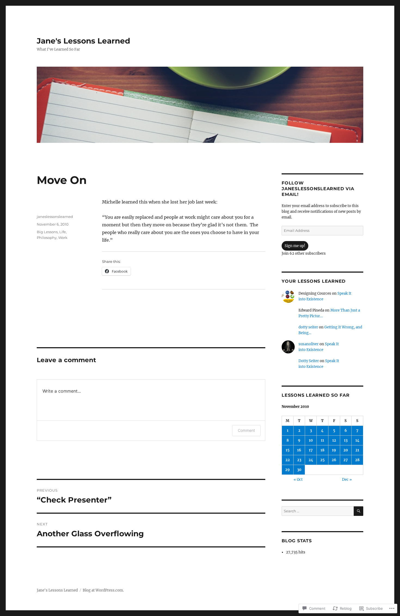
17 (311, 450)
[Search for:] (318, 511)
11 (322, 440)
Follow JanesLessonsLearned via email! (318, 188)
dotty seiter (308, 327)
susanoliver (309, 344)
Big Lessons (47, 232)
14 (357, 440)
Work (62, 237)
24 (311, 460)
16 (299, 450)
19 (334, 450)
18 (322, 450)
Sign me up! (295, 246)
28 (357, 460)
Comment (246, 430)
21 (357, 450)
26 (334, 460)
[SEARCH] (358, 511)
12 (334, 440)
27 (345, 460)
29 (287, 469)
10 (311, 440)
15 (288, 450)
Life (62, 232)
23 (299, 460)
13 (345, 440)
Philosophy (47, 237)
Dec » (347, 479)
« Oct (298, 479)
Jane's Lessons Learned (83, 40)
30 (299, 469)
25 (322, 460)
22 (287, 460)
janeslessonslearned (55, 216)
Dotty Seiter (309, 361)
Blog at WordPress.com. (103, 590)
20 (345, 450)
